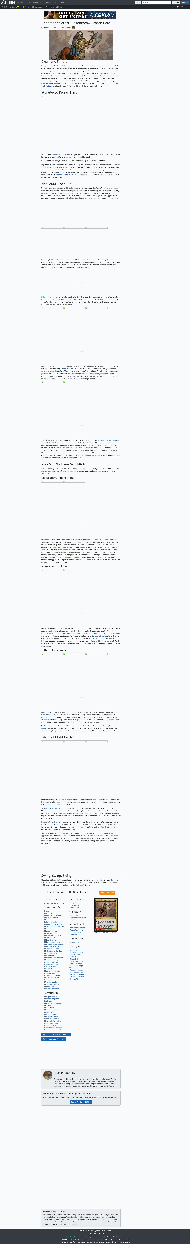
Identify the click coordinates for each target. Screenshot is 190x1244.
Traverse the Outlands (53, 1028)
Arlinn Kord (74, 942)
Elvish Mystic (50, 929)
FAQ (5, 7)
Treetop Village (75, 979)
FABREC (114, 1237)
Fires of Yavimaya (76, 930)
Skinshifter (49, 969)
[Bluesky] (86, 1234)
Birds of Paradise (51, 918)
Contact (87, 1231)
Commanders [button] (38, 2)
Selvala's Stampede (52, 1019)
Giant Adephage (47, 715)
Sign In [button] (176, 2)
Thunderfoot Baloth (68, 369)
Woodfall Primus (51, 986)
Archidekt (82, 1237)
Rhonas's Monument (54, 808)
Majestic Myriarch (56, 822)
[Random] (173, 7)
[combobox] (156, 2)
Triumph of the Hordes (53, 1030)
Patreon (51, 7)
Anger (47, 911)
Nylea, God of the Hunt (49, 297)
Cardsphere (90, 1237)
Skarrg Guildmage (52, 966)
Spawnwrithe (81, 720)
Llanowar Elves (50, 938)
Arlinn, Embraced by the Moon (96, 374)
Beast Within (75, 903)
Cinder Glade (75, 950)
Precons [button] (49, 2)
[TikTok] (103, 1234)
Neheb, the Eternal (92, 540)
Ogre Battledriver (51, 953)
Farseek (48, 1005)
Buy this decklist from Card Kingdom (56, 1034)
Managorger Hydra (52, 942)
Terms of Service (106, 1231)
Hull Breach (49, 1008)
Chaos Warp (74, 905)
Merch (27, 7)
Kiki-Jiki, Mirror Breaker (54, 935)
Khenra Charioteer (58, 260)
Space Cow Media (72, 1237)
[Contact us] (178, 7)
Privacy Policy (95, 1231)
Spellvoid (121, 1237)
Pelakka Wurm (89, 455)
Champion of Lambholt (53, 922)
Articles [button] (20, 2)
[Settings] (182, 7)
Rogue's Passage (76, 970)
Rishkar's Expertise (61, 547)
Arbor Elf (48, 913)
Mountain (73, 968)
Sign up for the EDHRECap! (81, 1102)
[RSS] (99, 1234)
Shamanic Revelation (53, 1021)
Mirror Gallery (103, 726)
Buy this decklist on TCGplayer (54, 1039)
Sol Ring (73, 920)
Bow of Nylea (75, 915)
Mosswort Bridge (76, 966)
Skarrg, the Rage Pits (78, 974)
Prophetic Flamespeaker (54, 958)
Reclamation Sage (52, 960)
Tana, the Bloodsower (109, 827)
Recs (60, 7)
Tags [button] (63, 2)
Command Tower (76, 952)
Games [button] (15, 7)
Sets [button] (56, 2)
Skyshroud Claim (51, 1023)
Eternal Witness (51, 931)
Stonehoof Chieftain (52, 975)
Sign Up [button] (185, 2)
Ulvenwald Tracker (52, 984)
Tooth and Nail (50, 1025)
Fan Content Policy (104, 1240)
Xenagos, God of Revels (64, 175)
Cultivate (48, 1001)
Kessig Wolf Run (76, 963)
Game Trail (74, 959)
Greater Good (75, 934)
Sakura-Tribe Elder (52, 962)
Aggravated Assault (72, 557)
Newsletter (39, 7)
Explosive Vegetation (53, 1003)
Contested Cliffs (76, 954)
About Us (81, 1231)
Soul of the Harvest (52, 971)
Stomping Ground (77, 977)
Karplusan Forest (76, 961)
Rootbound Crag (76, 972)
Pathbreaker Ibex (51, 955)
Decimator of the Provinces (108, 440)
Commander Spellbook (103, 1237)
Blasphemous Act (51, 996)
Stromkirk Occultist (99, 636)
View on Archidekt (107, 893)
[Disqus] (81, 1132)
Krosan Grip (74, 908)
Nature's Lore (50, 1012)
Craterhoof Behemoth (53, 443)
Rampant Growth (51, 1014)
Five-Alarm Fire (75, 932)
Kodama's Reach (51, 1010)
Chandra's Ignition (52, 999)
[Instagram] (95, 1234)
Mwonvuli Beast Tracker (54, 946)
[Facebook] (91, 1234)
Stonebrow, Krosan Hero (61, 154)
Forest (73, 957)
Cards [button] (28, 2)
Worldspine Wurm (52, 989)
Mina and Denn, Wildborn (54, 944)
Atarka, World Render (53, 915)
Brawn (100, 299)
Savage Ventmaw (109, 540)
